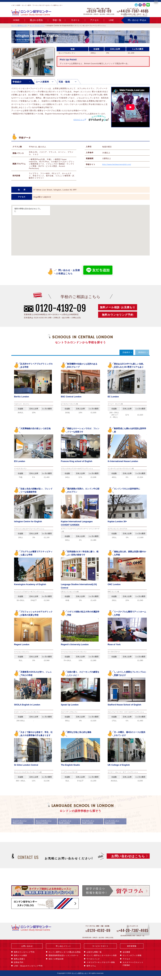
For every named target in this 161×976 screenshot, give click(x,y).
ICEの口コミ (78, 120)
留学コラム (91, 966)
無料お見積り (19, 959)
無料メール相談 (20, 955)
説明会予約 (18, 962)
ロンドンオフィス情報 (132, 955)
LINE (111, 20)
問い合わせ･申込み (137, 20)
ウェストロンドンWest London (20, 822)
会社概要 (126, 952)
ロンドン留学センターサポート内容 (102, 955)
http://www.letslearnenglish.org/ (116, 164)
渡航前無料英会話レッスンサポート (64, 955)
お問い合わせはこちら (128, 856)
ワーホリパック (93, 959)
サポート (75, 20)
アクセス (94, 20)
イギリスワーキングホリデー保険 (101, 962)
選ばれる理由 (36, 20)
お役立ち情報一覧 (94, 952)
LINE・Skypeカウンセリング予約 (28, 966)
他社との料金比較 (56, 959)
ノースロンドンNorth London (65, 822)
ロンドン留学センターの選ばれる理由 (65, 952)
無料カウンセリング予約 (117, 314)
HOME (16, 20)
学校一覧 (57, 20)
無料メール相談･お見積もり (117, 307)
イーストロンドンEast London (112, 822)
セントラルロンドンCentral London (44, 822)
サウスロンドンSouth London (88, 822)
